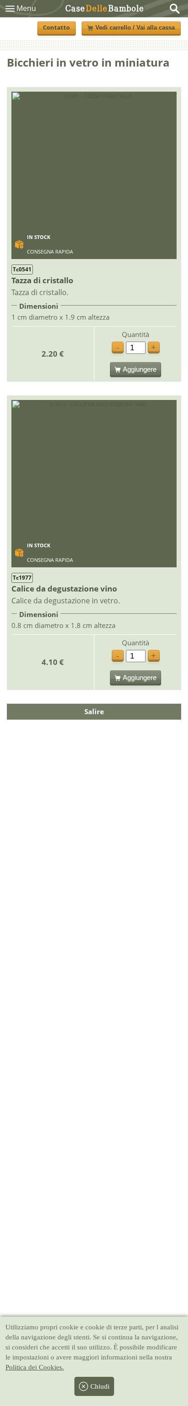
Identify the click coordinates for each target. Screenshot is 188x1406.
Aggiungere (140, 369)
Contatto (56, 27)
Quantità (135, 334)
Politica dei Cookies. (34, 1367)
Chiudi (100, 1386)
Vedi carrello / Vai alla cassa (135, 28)
